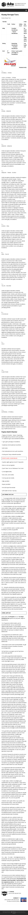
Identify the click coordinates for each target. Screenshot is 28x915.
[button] (26, 10)
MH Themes (13, 912)
